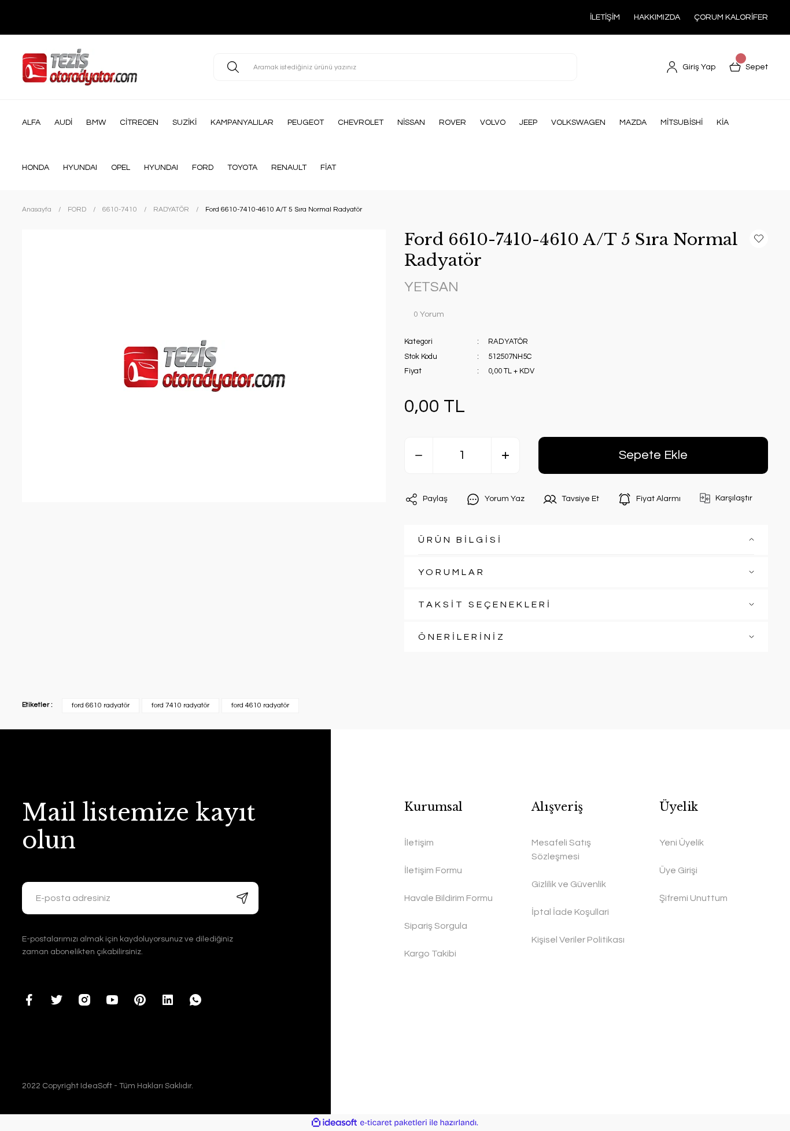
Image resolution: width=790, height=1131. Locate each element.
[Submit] (242, 898)
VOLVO (492, 122)
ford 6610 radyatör (101, 705)
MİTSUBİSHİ (681, 122)
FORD (202, 168)
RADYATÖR (508, 342)
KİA (723, 122)
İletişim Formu (433, 870)
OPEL (120, 168)
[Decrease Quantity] (419, 455)
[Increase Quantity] (505, 455)
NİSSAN (411, 122)
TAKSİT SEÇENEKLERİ (485, 604)
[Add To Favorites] (759, 238)
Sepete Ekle (653, 455)
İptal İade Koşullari (570, 912)
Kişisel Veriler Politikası (578, 939)
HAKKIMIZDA (657, 17)
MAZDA (633, 122)
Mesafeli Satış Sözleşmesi (561, 849)
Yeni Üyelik (681, 842)
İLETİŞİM (605, 17)
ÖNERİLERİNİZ (461, 636)
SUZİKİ (184, 122)
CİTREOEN (139, 122)
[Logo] (79, 67)
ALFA (31, 122)
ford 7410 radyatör (180, 705)
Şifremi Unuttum (693, 898)
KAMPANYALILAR (242, 122)
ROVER (452, 122)
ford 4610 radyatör (260, 705)
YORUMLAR (451, 572)
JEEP (528, 122)
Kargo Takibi (430, 953)
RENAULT (289, 168)
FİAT (328, 168)
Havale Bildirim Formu (448, 898)
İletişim (419, 842)
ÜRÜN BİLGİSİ (460, 539)
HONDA (35, 168)
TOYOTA (242, 168)
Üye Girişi (678, 870)
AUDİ (63, 122)
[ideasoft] (334, 1122)
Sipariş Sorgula (435, 925)
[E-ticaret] (393, 1122)
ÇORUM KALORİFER (731, 17)
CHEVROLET (360, 122)
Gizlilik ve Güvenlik (568, 884)
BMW (96, 122)
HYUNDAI (80, 168)
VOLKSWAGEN (578, 122)
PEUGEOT (305, 122)
